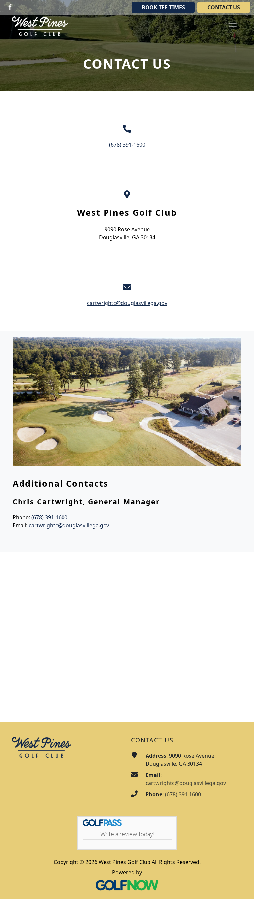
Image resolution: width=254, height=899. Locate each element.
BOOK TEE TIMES (163, 7)
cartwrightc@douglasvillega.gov (127, 303)
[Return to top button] (241, 886)
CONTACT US (223, 7)
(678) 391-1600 (127, 144)
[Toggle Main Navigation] (233, 26)
